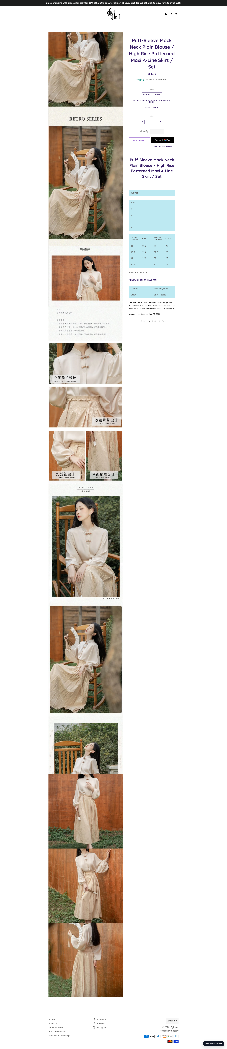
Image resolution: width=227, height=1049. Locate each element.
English (171, 1020)
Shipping (140, 79)
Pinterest (100, 1023)
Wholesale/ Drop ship (58, 1035)
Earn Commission (57, 1031)
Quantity (144, 131)
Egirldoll (175, 1027)
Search (51, 1019)
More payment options (162, 146)
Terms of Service (56, 1027)
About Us (53, 1023)
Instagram (101, 1027)
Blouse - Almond (152, 95)
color (151, 89)
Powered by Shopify (169, 1031)
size (152, 116)
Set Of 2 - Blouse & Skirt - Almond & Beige (152, 101)
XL (161, 122)
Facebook (101, 1019)
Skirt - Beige (151, 108)
